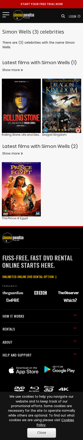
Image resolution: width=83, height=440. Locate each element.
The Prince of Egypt (15, 218)
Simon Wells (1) (59, 62)
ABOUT (7, 342)
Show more (11, 70)
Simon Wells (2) (60, 146)
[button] (62, 16)
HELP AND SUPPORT (17, 354)
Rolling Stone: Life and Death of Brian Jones (32, 135)
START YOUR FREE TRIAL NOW (42, 4)
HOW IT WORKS (13, 316)
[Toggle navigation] (7, 14)
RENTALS (9, 328)
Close (41, 433)
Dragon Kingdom (54, 135)
